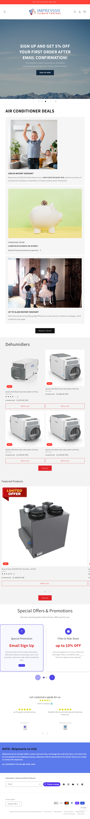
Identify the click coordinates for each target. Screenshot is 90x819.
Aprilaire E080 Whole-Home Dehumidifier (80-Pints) (21, 450)
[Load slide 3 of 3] (45, 101)
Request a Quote (45, 331)
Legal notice (81, 814)
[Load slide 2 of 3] (42, 101)
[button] (4, 11)
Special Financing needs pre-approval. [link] (23, 250)
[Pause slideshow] (56, 101)
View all (45, 468)
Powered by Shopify (36, 811)
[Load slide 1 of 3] (39, 101)
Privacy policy (48, 811)
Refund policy (58, 811)
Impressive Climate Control (22, 811)
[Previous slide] (33, 101)
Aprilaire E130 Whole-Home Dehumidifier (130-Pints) (62, 450)
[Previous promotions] (38, 677)
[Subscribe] (39, 784)
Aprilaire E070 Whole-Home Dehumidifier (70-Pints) (21, 392)
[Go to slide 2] (46, 677)
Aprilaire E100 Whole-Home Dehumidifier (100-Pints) (62, 389)
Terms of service (68, 811)
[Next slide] (51, 101)
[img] (45, 700)
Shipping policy (80, 811)
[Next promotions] (52, 677)
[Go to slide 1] (44, 677)
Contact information (69, 814)
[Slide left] (40, 591)
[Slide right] (49, 591)
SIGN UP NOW (45, 72)
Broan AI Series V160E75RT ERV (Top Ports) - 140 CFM (19, 569)
